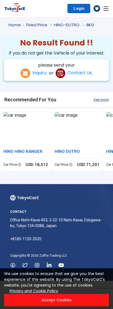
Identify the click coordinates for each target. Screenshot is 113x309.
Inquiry (38, 73)
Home (15, 25)
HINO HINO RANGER (23, 151)
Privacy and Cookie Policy (34, 291)
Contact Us (78, 73)
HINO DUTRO (67, 151)
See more (101, 100)
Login (79, 8)
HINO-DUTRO (67, 25)
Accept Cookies (56, 300)
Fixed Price (37, 25)
